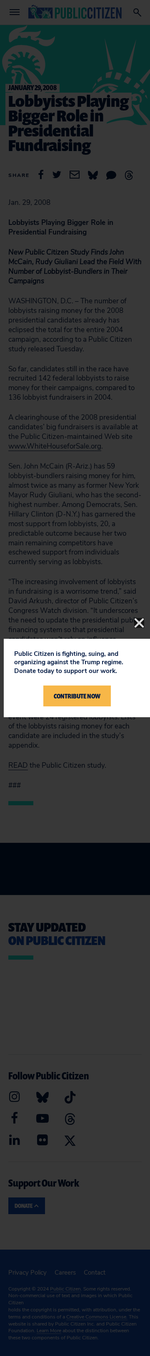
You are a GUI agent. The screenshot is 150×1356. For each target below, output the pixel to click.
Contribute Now (77, 696)
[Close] (139, 622)
